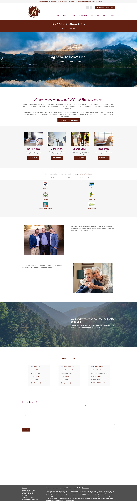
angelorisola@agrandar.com (70, 383)
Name (24, 406)
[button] (57, 15)
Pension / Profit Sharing (45, 208)
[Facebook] (91, 7)
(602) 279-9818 (37, 376)
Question (24, 415)
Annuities (45, 199)
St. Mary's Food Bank (85, 174)
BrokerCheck (85, 488)
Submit (26, 429)
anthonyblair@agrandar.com (40, 383)
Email (55, 406)
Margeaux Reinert (96, 369)
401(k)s (45, 188)
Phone (87, 406)
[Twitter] (87, 7)
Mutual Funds (92, 199)
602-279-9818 (97, 376)
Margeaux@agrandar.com (100, 382)
